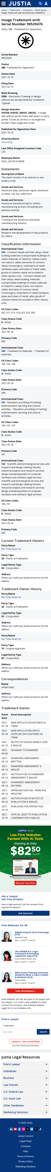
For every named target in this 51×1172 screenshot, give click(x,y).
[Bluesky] (31, 1129)
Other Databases (13, 1105)
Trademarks (14, 10)
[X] (36, 1129)
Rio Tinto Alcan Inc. (11, 548)
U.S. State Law (12, 1098)
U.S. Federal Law (13, 1091)
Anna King (6, 142)
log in (11, 577)
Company (25, 1146)
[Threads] (27, 1129)
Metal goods (40, 10)
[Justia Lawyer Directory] (40, 1129)
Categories (28, 10)
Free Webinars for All (14, 925)
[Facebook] (19, 1129)
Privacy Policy (25, 1161)
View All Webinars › (25, 991)
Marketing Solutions (15, 1112)
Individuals (9, 1071)
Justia (4, 10)
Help (25, 1151)
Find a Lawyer (10, 1019)
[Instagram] (23, 1129)
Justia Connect (25, 1136)
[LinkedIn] (11, 1129)
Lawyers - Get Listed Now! (25, 1041)
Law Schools (10, 1084)
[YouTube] (15, 1129)
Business (8, 1078)
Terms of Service (25, 1156)
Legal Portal (25, 1141)
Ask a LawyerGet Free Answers (12, 898)
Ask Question (25, 913)
